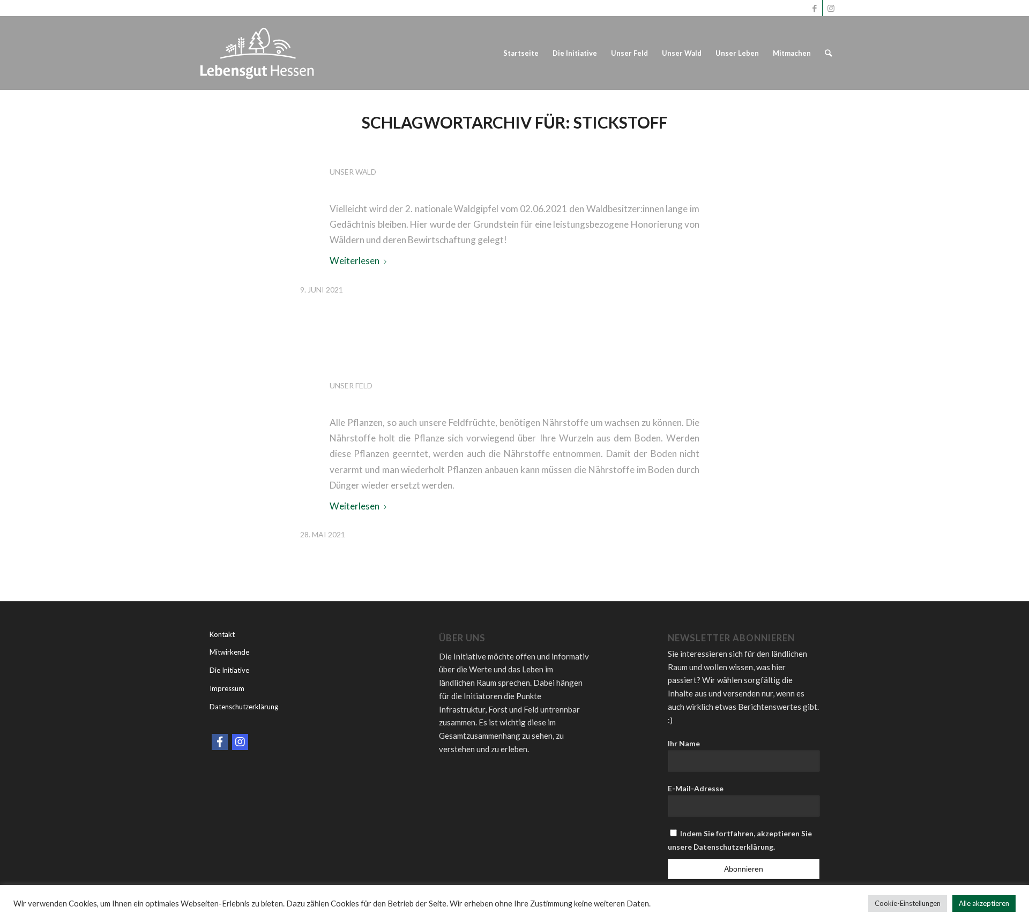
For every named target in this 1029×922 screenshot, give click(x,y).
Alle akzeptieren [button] (984, 903)
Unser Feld (351, 385)
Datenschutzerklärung (244, 706)
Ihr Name (684, 743)
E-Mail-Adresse (696, 788)
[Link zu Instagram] (831, 8)
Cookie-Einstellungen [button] (908, 903)
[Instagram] (240, 742)
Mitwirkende (229, 652)
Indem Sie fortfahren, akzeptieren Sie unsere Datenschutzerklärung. (740, 840)
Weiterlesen (354, 260)
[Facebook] (220, 742)
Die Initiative (229, 670)
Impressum (227, 688)
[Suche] (828, 53)
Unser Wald (353, 171)
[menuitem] (521, 53)
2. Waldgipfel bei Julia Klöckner (500, 151)
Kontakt (222, 634)
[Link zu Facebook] (814, 8)
